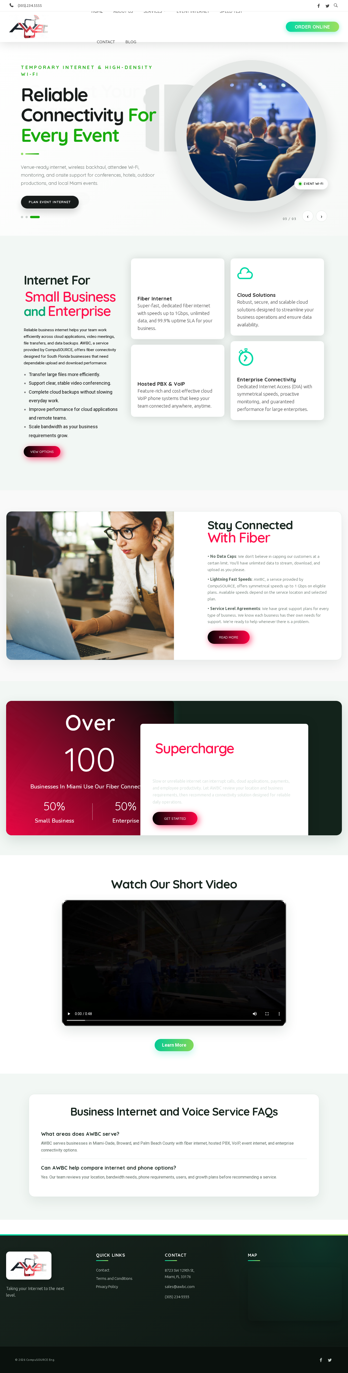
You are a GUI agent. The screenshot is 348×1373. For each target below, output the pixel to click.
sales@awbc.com (180, 1286)
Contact (103, 1270)
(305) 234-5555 (177, 1297)
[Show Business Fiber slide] (22, 217)
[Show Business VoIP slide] (26, 217)
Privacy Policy (107, 1286)
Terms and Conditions (114, 1278)
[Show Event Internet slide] (35, 217)
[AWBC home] (36, 1266)
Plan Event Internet (50, 202)
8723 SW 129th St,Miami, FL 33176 (179, 1273)
